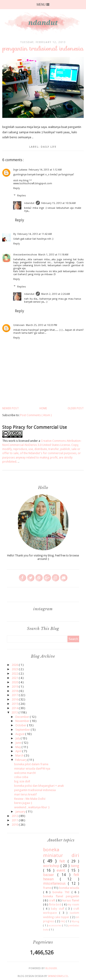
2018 (15, 691)
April (18, 751)
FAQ (63, 921)
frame (47, 888)
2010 (15, 824)
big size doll (22, 781)
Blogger (51, 968)
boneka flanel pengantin (61, 896)
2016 (15, 699)
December (22, 717)
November (22, 721)
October (21, 725)
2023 (15, 669)
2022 (15, 673)
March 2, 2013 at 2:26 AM (55, 294)
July (18, 738)
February (21, 760)
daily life (49, 146)
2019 (15, 686)
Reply (16, 188)
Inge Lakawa (20, 169)
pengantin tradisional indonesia (35, 790)
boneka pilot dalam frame (31, 764)
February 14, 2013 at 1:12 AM (45, 169)
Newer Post (10, 408)
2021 (15, 678)
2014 (15, 708)
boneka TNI (62, 892)
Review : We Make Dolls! (29, 798)
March (19, 755)
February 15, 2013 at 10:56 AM (58, 203)
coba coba (21, 777)
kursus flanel (70, 900)
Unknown (19, 325)
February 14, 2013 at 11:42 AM (34, 234)
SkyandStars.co (58, 976)
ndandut (29, 203)
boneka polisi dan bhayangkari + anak (39, 785)
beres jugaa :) (23, 803)
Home (43, 408)
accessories (55, 925)
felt (63, 861)
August (20, 734)
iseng (75, 866)
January (20, 811)
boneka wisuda (69, 888)
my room (73, 904)
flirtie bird (55, 904)
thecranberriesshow (25, 254)
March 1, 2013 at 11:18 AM (53, 254)
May (18, 747)
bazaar (50, 875)
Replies (21, 195)
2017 (15, 695)
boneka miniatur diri (61, 852)
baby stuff (58, 908)
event (62, 870)
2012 (15, 816)
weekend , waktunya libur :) (32, 807)
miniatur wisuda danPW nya (32, 768)
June (18, 742)
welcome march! (25, 773)
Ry (14, 234)
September (23, 729)
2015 (15, 703)
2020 (15, 682)
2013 (15, 712)
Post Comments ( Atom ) (36, 415)
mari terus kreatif (25, 794)
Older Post (76, 408)
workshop (52, 866)
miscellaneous (55, 883)
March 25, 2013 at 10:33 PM (41, 325)
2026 (15, 665)
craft (52, 900)
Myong (75, 921)
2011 (15, 820)
